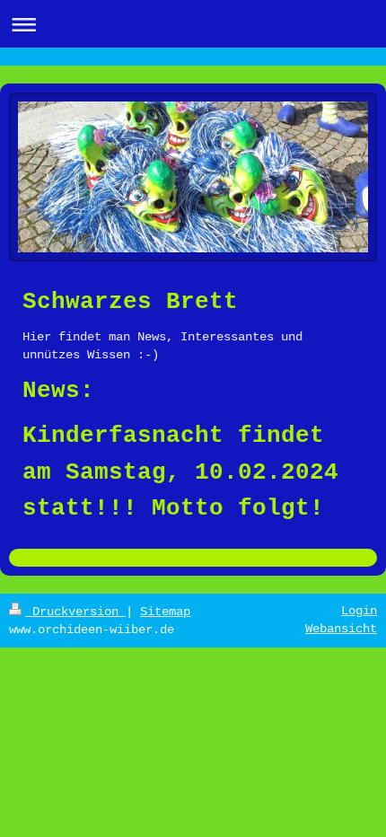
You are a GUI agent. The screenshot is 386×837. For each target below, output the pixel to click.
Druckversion (75, 611)
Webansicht (341, 628)
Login (359, 611)
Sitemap (165, 611)
